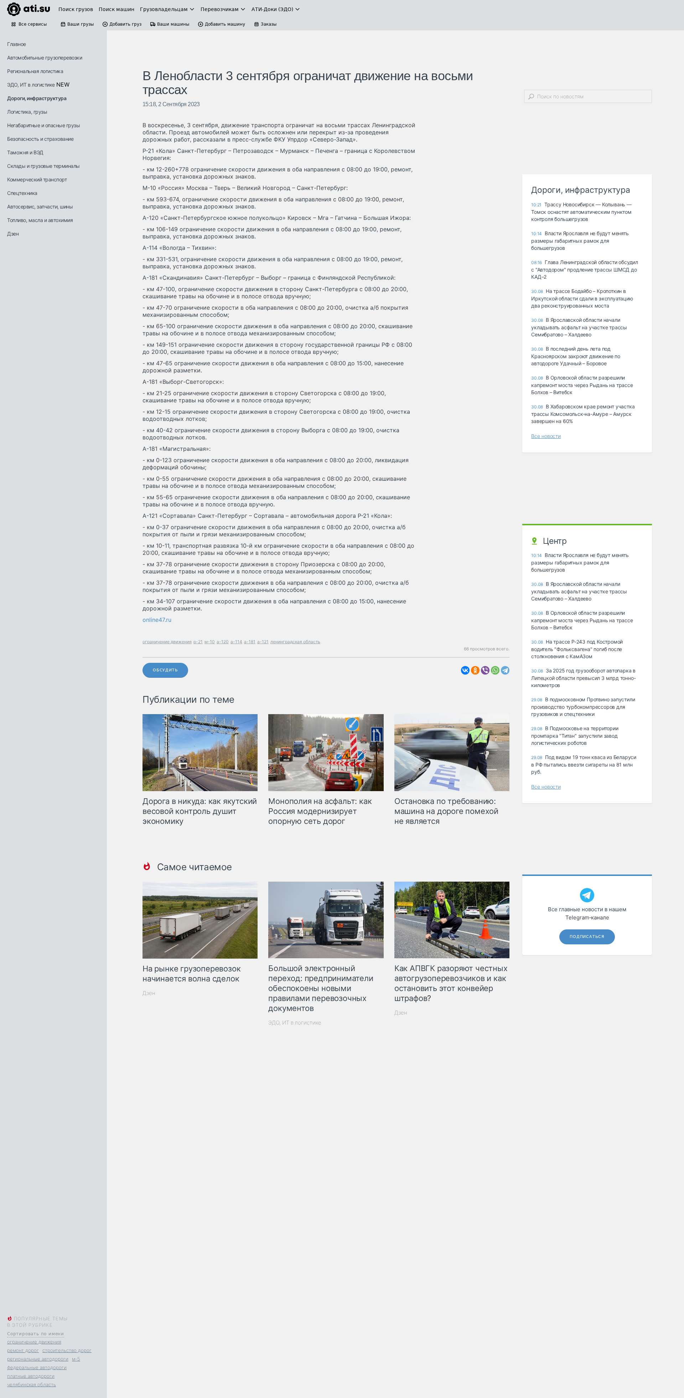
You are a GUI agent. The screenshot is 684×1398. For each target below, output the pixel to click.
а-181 (249, 641)
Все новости (546, 436)
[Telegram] (505, 670)
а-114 (236, 641)
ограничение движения (34, 1342)
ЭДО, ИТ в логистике (31, 85)
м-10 (209, 641)
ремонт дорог (23, 1350)
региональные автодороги (37, 1359)
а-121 (263, 641)
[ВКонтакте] (465, 670)
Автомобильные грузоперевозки (44, 58)
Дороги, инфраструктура (36, 98)
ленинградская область (295, 641)
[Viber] (485, 670)
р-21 (198, 641)
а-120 (223, 641)
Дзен (13, 234)
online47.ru (156, 619)
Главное (16, 44)
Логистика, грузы (27, 112)
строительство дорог (67, 1350)
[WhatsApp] (495, 670)
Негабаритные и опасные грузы (43, 125)
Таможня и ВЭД (25, 152)
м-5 (76, 1359)
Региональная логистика (35, 71)
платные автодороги (31, 1376)
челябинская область (31, 1384)
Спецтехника (22, 193)
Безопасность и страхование (40, 139)
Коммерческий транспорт (37, 179)
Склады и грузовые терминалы (43, 166)
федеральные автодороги (37, 1367)
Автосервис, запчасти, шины (40, 206)
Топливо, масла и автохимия (40, 220)
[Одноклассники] (475, 670)
